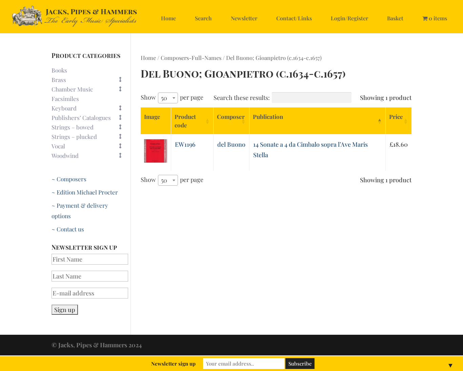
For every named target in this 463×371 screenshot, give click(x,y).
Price (396, 116)
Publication (268, 116)
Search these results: (242, 98)
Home (168, 18)
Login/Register (349, 18)
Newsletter (244, 18)
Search (203, 18)
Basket (395, 18)
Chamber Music (72, 89)
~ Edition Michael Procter (85, 192)
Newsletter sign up (173, 363)
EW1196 (185, 144)
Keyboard (64, 108)
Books (59, 70)
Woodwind (65, 155)
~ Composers (69, 179)
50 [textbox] (164, 98)
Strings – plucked (74, 136)
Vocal (58, 146)
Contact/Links (294, 18)
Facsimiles (65, 98)
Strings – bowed (73, 127)
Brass (59, 79)
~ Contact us (68, 229)
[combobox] (168, 97)
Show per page (172, 97)
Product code (185, 121)
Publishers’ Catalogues (81, 117)
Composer (231, 116)
